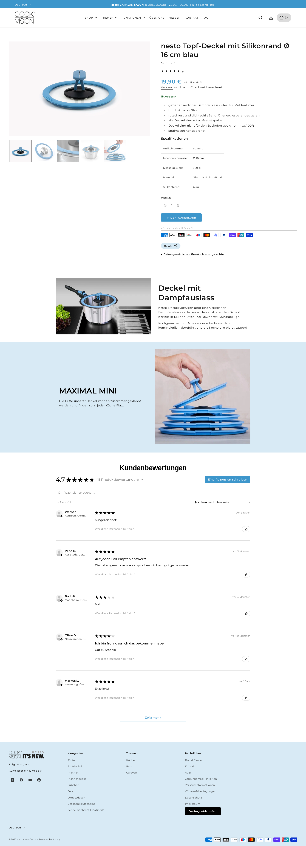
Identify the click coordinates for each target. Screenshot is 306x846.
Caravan (131, 772)
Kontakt (190, 766)
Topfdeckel (75, 766)
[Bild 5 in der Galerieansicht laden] (115, 151)
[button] (260, 17)
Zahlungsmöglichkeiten (201, 778)
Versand (167, 87)
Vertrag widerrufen (203, 811)
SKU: (164, 63)
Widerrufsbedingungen (200, 791)
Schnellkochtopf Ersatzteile (86, 810)
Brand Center (194, 760)
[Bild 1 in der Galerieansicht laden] (21, 151)
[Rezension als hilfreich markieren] (246, 529)
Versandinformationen (200, 785)
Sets (70, 791)
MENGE (166, 197)
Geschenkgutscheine (81, 803)
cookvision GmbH (27, 839)
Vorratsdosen (76, 797)
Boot (129, 766)
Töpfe (71, 760)
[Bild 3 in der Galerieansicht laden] (68, 151)
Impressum (192, 803)
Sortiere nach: (205, 502)
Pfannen (73, 772)
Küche (130, 760)
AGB (188, 772)
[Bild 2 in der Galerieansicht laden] (44, 151)
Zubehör (73, 785)
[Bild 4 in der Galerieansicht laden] (91, 151)
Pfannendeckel (77, 778)
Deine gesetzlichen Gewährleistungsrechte (193, 254)
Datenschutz (193, 797)
